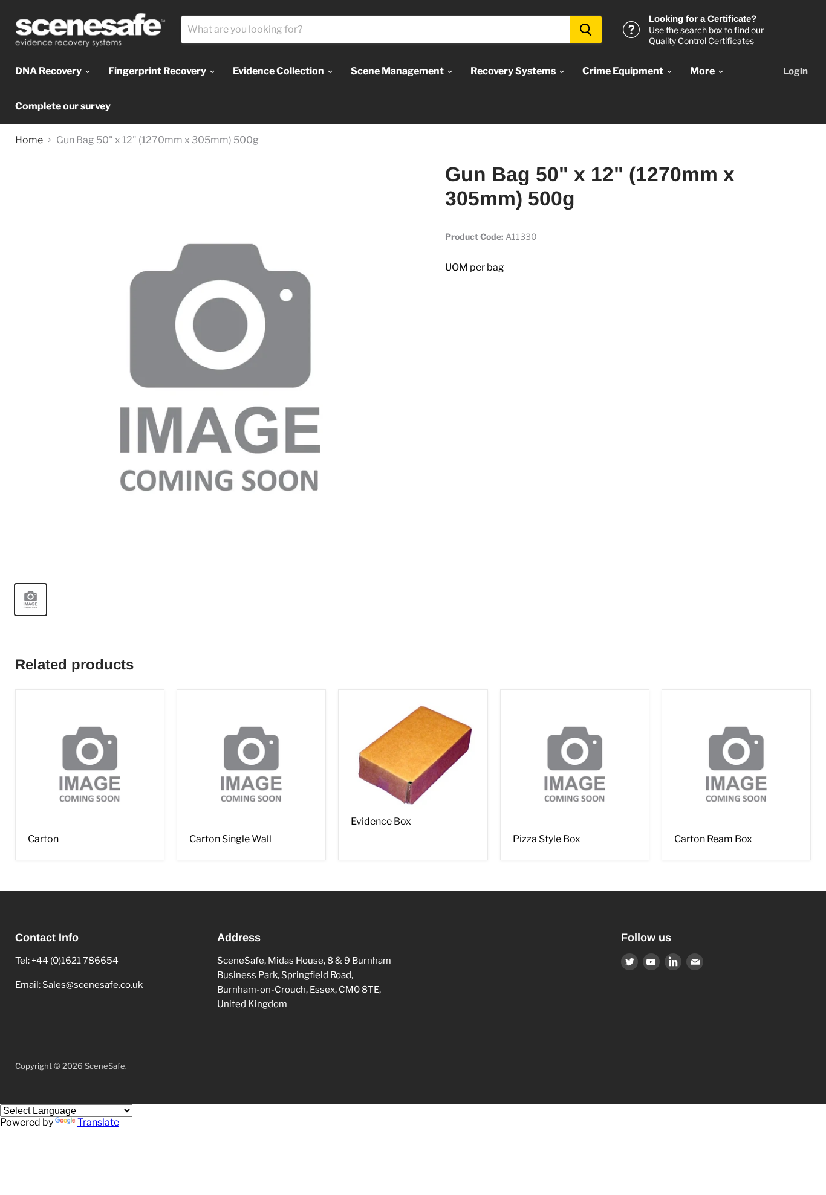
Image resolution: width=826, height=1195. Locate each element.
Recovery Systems (514, 71)
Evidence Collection (279, 71)
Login (795, 71)
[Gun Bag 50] (220, 367)
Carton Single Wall (230, 839)
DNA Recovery (49, 71)
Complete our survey (63, 106)
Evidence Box (381, 821)
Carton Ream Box (713, 839)
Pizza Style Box (546, 839)
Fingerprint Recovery (158, 71)
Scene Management (398, 71)
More (703, 71)
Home (29, 140)
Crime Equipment (623, 71)
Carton (43, 839)
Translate (98, 1122)
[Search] (586, 29)
